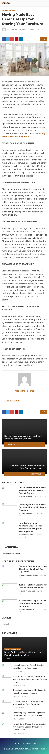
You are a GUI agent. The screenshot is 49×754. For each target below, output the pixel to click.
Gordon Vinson (27, 513)
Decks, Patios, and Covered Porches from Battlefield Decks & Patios (32, 490)
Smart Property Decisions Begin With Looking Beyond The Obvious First (29, 714)
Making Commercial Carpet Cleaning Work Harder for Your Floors (28, 666)
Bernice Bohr (27, 535)
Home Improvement (9, 10)
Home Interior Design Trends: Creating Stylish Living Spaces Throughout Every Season (29, 727)
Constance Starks (18, 29)
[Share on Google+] (12, 39)
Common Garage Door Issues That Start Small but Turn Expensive (33, 569)
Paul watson (26, 496)
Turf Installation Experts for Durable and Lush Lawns (33, 586)
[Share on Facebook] (4, 39)
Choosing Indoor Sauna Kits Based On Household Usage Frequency (32, 507)
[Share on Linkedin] (21, 39)
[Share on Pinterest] (16, 39)
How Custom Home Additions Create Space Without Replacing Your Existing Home (30, 527)
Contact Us (18, 743)
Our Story (31, 743)
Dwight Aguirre (28, 591)
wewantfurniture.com (20, 749)
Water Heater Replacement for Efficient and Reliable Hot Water (32, 603)
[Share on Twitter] (8, 39)
